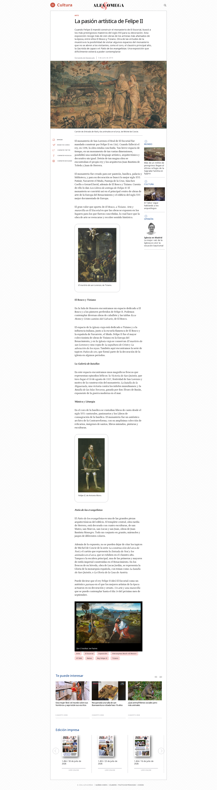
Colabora (113, 785)
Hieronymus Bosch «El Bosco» (124, 653)
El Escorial (89, 653)
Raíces (89, 658)
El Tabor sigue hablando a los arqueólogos (151, 205)
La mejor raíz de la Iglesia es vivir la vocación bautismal (153, 243)
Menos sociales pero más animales (142, 703)
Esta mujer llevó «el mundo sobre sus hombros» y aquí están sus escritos (72, 703)
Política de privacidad (127, 785)
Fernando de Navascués (85, 58)
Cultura (64, 5)
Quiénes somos (101, 785)
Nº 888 (79, 658)
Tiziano (115, 658)
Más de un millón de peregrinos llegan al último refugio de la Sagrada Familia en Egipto (154, 168)
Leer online (74, 770)
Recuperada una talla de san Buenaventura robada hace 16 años (107, 703)
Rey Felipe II (102, 658)
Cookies (141, 785)
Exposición (102, 653)
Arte (77, 15)
